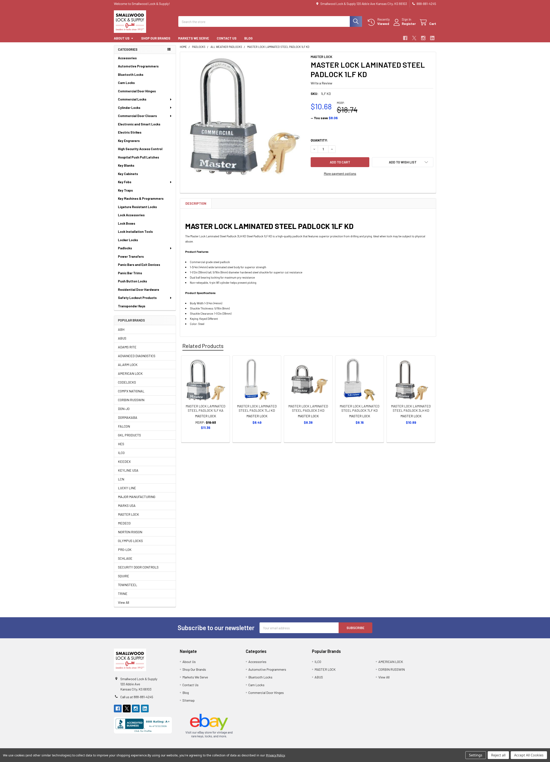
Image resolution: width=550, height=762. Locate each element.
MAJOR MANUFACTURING (136, 497)
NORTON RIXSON (130, 532)
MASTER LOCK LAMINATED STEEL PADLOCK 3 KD (308, 408)
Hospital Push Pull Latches (138, 157)
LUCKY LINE (127, 488)
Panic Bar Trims (130, 273)
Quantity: (319, 140)
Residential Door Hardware (138, 289)
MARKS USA (127, 505)
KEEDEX (124, 461)
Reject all (498, 755)
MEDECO (124, 523)
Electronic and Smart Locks (139, 124)
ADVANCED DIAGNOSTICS (136, 356)
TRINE (122, 593)
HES (121, 444)
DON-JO (124, 409)
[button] (402, 162)
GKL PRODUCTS (129, 435)
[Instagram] (423, 38)
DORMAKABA (127, 417)
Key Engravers (129, 141)
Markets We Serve (193, 38)
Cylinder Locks (129, 108)
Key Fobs (124, 182)
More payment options (340, 173)
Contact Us (227, 38)
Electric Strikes (129, 132)
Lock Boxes (126, 223)
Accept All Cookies (529, 755)
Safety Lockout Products (137, 298)
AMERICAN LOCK (130, 373)
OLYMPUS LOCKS (130, 541)
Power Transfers (131, 256)
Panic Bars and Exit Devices (139, 265)
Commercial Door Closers (137, 116)
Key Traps (125, 190)
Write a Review (321, 83)
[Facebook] (405, 38)
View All (123, 602)
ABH (121, 329)
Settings (475, 755)
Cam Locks (126, 83)
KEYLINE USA (128, 470)
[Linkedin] (432, 38)
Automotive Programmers (138, 66)
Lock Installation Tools (135, 231)
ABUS (122, 338)
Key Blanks (126, 165)
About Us (122, 38)
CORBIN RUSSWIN (131, 400)
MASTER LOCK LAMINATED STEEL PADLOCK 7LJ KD (257, 408)
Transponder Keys (131, 306)
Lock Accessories (131, 215)
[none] (244, 116)
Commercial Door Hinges (137, 91)
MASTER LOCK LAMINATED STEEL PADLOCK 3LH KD (411, 408)
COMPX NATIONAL (131, 391)
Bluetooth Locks (130, 74)
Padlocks (125, 248)
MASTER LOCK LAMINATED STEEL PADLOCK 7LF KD (359, 408)
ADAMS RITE (127, 347)
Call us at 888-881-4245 (136, 697)
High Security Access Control (140, 149)
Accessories (127, 58)
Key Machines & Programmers (140, 198)
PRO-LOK (124, 549)
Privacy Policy (275, 755)
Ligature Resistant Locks (137, 207)
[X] (414, 38)
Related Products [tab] (202, 346)
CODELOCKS (127, 382)
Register (409, 23)
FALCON (124, 426)
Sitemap (188, 700)
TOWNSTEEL (127, 585)
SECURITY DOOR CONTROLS (138, 567)
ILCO (121, 453)
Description (195, 203)
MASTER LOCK (128, 514)
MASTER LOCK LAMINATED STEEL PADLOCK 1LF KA (205, 408)
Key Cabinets (128, 174)
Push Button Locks (132, 281)
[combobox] (270, 21)
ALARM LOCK (128, 365)
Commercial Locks (132, 99)
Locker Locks (128, 240)
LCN (121, 479)
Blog (248, 38)
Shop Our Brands (155, 38)
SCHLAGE (125, 558)
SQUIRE (123, 576)
